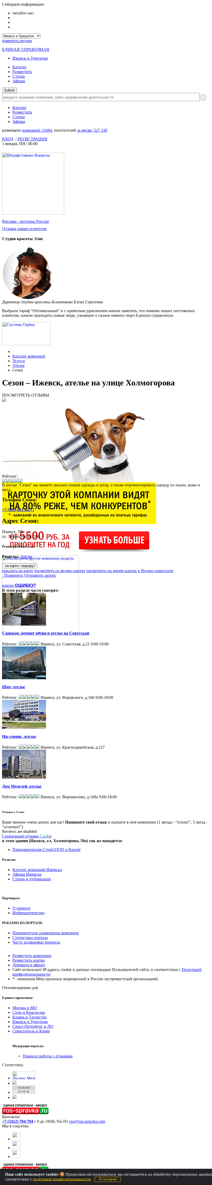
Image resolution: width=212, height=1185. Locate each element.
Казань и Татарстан (29, 1017)
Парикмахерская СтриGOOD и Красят (46, 849)
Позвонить (12, 575)
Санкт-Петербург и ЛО (32, 1026)
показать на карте (17, 570)
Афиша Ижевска (27, 874)
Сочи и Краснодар (28, 1012)
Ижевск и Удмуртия (30, 58)
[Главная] (13, 351)
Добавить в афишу (28, 965)
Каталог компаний (28, 356)
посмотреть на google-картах (111, 570)
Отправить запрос (40, 575)
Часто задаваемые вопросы (36, 942)
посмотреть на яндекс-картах (59, 570)
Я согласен (108, 1179)
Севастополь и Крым (31, 1031)
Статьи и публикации (31, 879)
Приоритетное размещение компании (45, 933)
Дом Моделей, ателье (21, 786)
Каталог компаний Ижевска (37, 869)
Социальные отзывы (27, 836)
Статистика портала (30, 937)
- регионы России (25, 221)
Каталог (19, 67)
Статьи (18, 76)
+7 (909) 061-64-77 (18, 510)
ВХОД (7, 139)
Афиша (18, 81)
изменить (17, 40)
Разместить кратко (28, 960)
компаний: (37, 130)
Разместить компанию (31, 955)
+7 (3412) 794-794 (17, 1121)
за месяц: (92, 130)
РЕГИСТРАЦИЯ (32, 139)
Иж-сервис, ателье (19, 736)
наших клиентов (24, 228)
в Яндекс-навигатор (155, 570)
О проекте (21, 908)
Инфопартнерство (28, 913)
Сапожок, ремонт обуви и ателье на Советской (45, 633)
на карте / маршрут (19, 566)
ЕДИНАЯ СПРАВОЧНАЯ (25, 49)
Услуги (18, 361)
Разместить (22, 71)
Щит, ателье (13, 687)
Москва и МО (24, 1008)
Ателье (18, 365)
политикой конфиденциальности (62, 1179)
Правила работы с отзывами (48, 1056)
